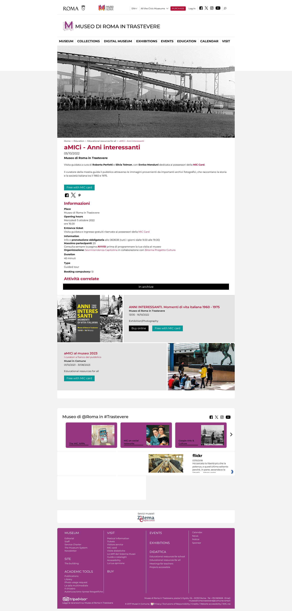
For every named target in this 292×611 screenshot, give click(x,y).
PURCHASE (178, 8)
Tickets (111, 541)
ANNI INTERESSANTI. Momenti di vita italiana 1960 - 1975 (174, 307)
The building (72, 563)
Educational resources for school (167, 556)
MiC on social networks (131, 442)
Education (186, 41)
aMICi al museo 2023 (81, 353)
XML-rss (226, 604)
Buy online (138, 328)
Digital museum (118, 41)
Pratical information (118, 538)
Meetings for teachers (161, 563)
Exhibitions (146, 41)
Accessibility (114, 560)
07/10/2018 (210, 466)
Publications (71, 576)
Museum (66, 41)
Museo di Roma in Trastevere (117, 26)
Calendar (209, 41)
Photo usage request (76, 582)
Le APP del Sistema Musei (121, 554)
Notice (195, 539)
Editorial (69, 538)
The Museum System (76, 547)
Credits (195, 604)
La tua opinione (116, 563)
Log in (192, 8)
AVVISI (102, 246)
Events (167, 41)
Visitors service (115, 544)
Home (67, 141)
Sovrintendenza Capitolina (101, 250)
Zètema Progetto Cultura (160, 250)
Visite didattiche (116, 550)
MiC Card (198, 164)
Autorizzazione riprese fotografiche (84, 591)
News (195, 535)
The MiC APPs (77, 443)
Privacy (157, 604)
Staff (67, 541)
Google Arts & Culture (186, 442)
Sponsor (196, 542)
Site (68, 558)
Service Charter (73, 544)
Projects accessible (160, 567)
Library (68, 579)
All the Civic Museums (153, 8)
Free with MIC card (79, 187)
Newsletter (71, 550)
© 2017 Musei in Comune (137, 604)
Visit (226, 41)
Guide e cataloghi (117, 557)
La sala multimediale (76, 585)
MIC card (112, 547)
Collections (88, 41)
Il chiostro (70, 588)
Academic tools (79, 571)
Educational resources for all (101, 141)
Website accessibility (210, 604)
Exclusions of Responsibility (176, 604)
